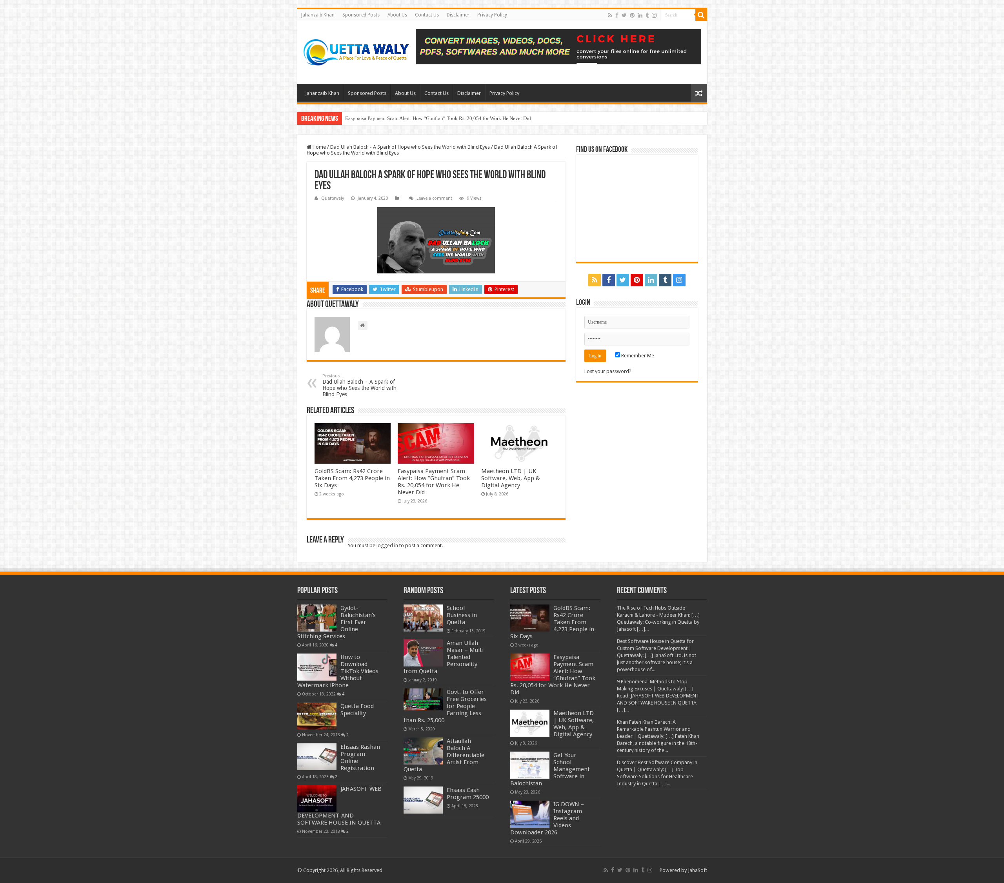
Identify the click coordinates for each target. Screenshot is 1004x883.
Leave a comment (434, 198)
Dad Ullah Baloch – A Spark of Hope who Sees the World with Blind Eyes (359, 385)
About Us (397, 15)
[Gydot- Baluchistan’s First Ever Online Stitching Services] (316, 617)
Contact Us (427, 15)
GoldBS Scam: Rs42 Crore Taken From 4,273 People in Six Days (352, 478)
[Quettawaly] (356, 52)
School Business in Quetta (462, 615)
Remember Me (637, 356)
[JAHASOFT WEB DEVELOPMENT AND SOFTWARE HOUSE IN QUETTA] (316, 798)
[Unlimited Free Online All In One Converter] (558, 46)
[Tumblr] (647, 15)
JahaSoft (697, 870)
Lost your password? (607, 371)
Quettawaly (332, 198)
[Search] (701, 15)
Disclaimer (458, 15)
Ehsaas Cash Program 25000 (468, 794)
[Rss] (610, 15)
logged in (387, 545)
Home (318, 147)
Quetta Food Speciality (357, 710)
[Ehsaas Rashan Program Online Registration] (316, 756)
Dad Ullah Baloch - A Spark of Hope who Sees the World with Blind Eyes (410, 147)
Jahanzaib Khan (318, 15)
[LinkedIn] (640, 15)
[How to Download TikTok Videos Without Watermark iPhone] (316, 667)
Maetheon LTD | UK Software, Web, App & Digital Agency (510, 478)
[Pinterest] (632, 15)
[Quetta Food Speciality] (316, 716)
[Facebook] (617, 15)
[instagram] (654, 15)
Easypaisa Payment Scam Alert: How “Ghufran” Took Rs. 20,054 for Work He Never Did (438, 118)
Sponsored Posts (361, 15)
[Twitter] (624, 15)
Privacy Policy (492, 15)
